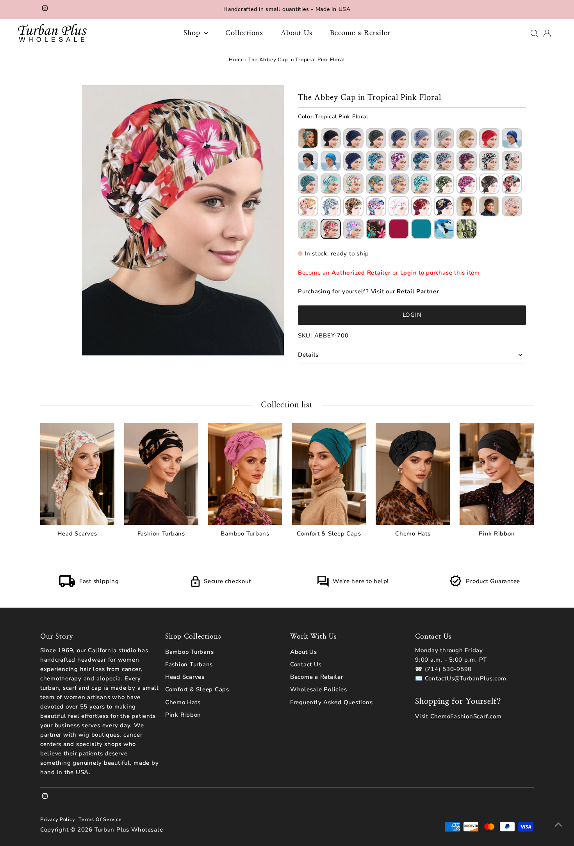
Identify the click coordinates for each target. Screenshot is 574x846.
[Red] (399, 229)
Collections (244, 33)
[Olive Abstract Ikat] (444, 183)
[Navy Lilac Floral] (376, 206)
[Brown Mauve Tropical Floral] (512, 183)
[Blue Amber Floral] (399, 183)
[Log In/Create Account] (547, 33)
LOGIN (412, 315)
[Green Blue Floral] (308, 183)
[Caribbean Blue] (421, 229)
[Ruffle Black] (308, 161)
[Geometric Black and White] (489, 161)
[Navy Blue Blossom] (444, 206)
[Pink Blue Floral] (353, 229)
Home (236, 59)
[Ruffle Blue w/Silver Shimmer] (353, 161)
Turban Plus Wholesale (128, 830)
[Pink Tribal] (512, 206)
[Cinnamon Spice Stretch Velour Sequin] (466, 206)
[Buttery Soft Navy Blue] (353, 138)
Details (308, 355)
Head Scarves (185, 677)
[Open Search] (534, 33)
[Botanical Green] (466, 229)
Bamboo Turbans (189, 652)
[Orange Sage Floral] (308, 206)
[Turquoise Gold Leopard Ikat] (308, 138)
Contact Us (306, 664)
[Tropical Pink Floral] (331, 229)
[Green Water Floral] (331, 183)
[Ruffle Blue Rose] (376, 161)
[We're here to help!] (323, 585)
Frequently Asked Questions (331, 702)
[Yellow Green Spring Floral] (376, 183)
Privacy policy (57, 819)
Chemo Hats (183, 702)
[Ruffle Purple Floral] (399, 161)
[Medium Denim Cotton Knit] (399, 138)
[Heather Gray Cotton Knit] (444, 138)
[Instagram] (45, 9)
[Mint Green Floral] (421, 183)
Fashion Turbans (189, 664)
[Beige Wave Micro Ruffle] (466, 138)
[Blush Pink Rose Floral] (512, 161)
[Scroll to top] (558, 824)
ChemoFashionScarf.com (466, 716)
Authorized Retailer (361, 273)
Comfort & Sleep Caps (197, 689)
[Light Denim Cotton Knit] (421, 138)
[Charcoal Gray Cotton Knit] (376, 138)
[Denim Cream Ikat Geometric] (331, 206)
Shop (193, 33)
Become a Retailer (360, 33)
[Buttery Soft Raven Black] (331, 138)
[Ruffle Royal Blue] (512, 138)
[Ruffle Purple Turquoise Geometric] (444, 161)
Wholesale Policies (318, 689)
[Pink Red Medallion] (466, 183)
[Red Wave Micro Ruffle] (489, 138)
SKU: (305, 335)
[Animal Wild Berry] (466, 161)
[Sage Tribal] (308, 229)
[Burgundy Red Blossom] (421, 206)
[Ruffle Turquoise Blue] (331, 161)
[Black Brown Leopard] (353, 206)
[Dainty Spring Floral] (353, 183)
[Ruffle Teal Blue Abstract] (421, 161)
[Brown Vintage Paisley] (376, 229)
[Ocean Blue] (444, 229)
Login (408, 273)
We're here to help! (361, 581)
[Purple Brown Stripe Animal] (489, 183)
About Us (296, 33)
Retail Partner (418, 291)
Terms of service (99, 819)
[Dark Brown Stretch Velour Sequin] (489, 206)
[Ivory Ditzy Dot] (399, 206)
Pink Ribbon (183, 715)
